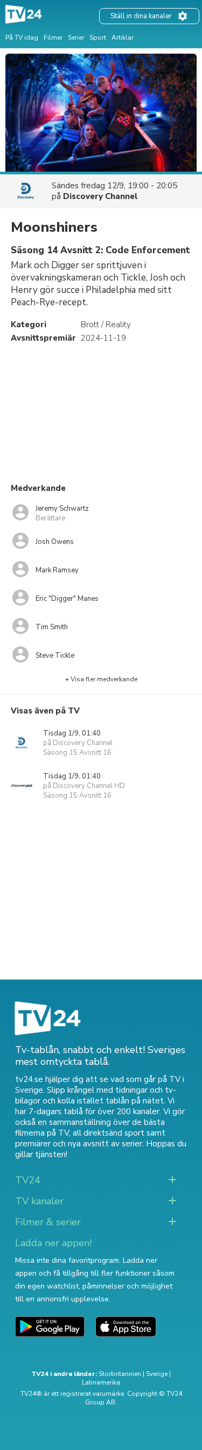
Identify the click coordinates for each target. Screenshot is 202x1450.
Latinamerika (101, 1382)
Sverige (157, 1374)
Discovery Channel (100, 196)
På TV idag (21, 37)
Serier (76, 37)
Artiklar (123, 37)
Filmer (53, 37)
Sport (97, 37)
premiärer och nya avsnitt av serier (78, 1143)
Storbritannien (120, 1374)
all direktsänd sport (108, 1133)
